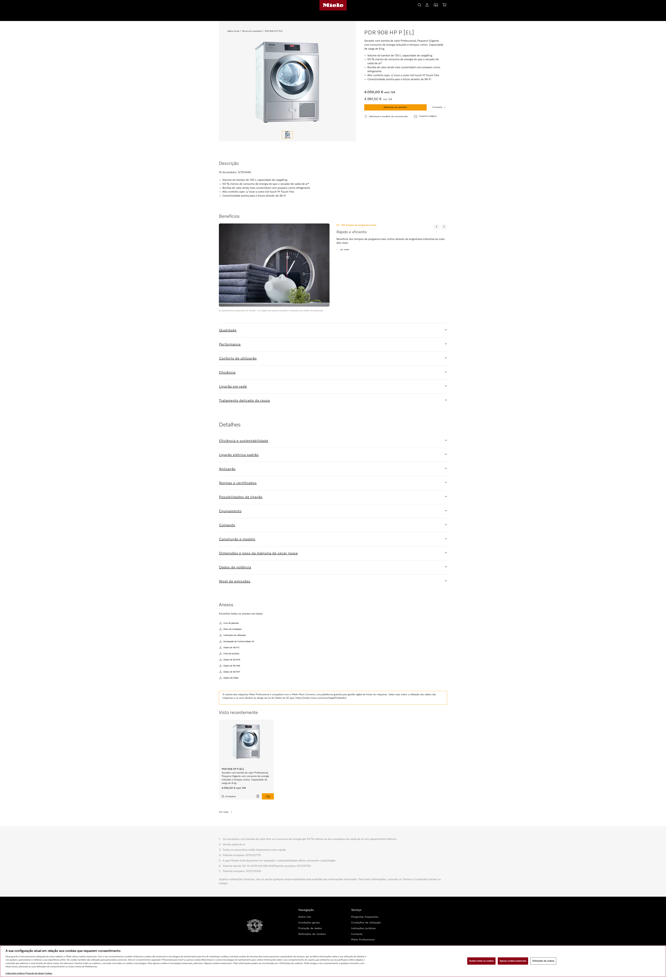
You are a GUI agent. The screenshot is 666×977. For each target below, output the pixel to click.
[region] (333, 961)
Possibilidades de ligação (240, 497)
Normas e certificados (238, 483)
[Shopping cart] (444, 5)
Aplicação (227, 469)
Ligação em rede (233, 386)
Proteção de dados (310, 928)
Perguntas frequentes (364, 917)
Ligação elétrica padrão (239, 455)
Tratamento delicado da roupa (244, 400)
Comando (227, 525)
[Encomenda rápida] (435, 5)
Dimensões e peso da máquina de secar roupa (258, 553)
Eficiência (227, 372)
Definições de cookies (543, 961)
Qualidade (228, 330)
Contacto (437, 107)
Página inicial (233, 31)
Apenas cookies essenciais (513, 961)
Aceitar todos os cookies (481, 961)
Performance (230, 344)
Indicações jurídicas (363, 928)
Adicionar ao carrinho (395, 107)
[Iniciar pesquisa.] (419, 4)
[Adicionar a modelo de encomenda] (258, 796)
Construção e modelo (237, 539)
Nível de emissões (234, 581)
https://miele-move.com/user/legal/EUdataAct (321, 698)
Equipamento (230, 511)
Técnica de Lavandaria (252, 31)
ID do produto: (228, 172)
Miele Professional (362, 939)
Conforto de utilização (238, 358)
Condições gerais (309, 922)
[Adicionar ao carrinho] (268, 796)
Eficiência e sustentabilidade (243, 441)
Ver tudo (224, 812)
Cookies (48, 973)
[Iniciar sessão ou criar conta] (427, 5)
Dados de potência (235, 567)
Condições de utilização (366, 922)
